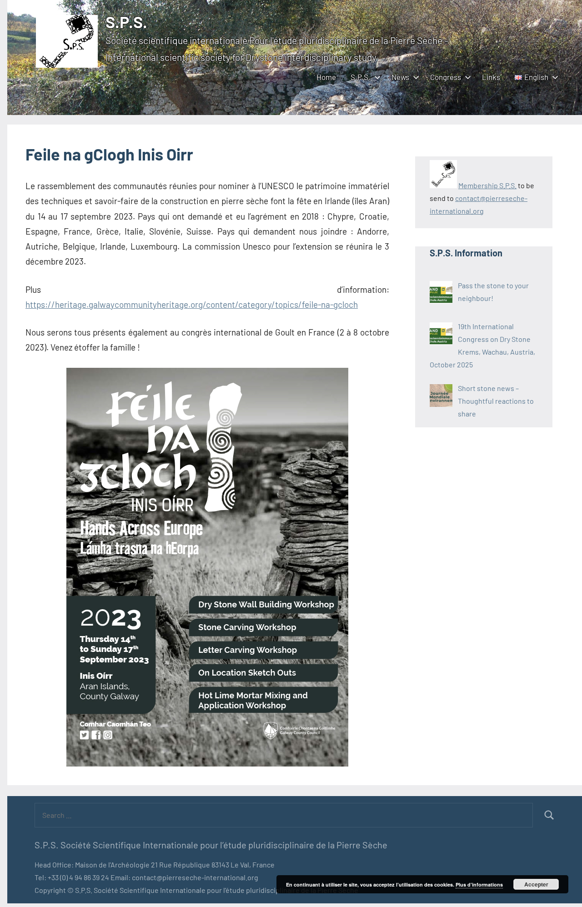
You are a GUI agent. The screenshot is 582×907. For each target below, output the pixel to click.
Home (326, 76)
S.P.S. (126, 21)
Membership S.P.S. (487, 185)
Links (491, 76)
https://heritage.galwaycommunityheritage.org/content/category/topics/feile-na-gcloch (191, 304)
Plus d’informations (479, 884)
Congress (445, 76)
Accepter (536, 884)
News (400, 76)
